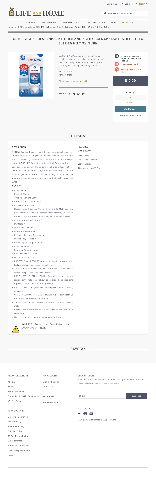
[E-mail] (91, 413)
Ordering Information (18, 417)
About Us (12, 382)
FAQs (10, 455)
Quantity (130, 92)
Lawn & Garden (48, 22)
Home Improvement (71, 22)
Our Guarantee (15, 441)
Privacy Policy (14, 421)
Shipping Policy (15, 431)
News (10, 386)
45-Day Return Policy (18, 436)
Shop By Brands (50, 402)
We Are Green (14, 401)
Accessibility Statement (19, 450)
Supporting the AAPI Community (23, 396)
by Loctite (83, 81)
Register (55, 382)
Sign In (46, 382)
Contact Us (48, 386)
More (113, 22)
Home (10, 27)
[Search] (105, 13)
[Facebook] (79, 413)
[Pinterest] (85, 413)
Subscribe (136, 396)
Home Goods (29, 22)
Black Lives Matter (16, 391)
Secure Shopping (16, 426)
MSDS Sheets (97, 168)
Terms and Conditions (18, 445)
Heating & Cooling (96, 22)
